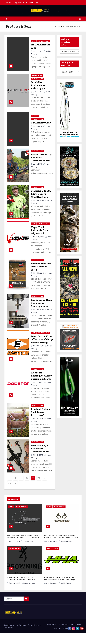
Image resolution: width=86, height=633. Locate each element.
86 (9, 483)
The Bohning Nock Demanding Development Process (41, 304)
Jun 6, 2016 (38, 51)
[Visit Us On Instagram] (73, 628)
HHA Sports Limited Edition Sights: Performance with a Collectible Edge (59, 578)
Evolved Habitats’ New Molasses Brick (41, 266)
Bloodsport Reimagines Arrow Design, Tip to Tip (41, 375)
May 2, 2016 (38, 455)
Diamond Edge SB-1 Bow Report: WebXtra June (41, 193)
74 (27, 478)
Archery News (76, 624)
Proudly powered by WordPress (15, 625)
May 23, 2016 (38, 273)
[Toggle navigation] (79, 19)
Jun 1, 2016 (37, 126)
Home (57, 26)
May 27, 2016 (38, 200)
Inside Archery (29, 541)
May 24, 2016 (38, 237)
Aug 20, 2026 (51, 541)
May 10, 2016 (38, 346)
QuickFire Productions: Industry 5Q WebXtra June (39, 87)
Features (35, 116)
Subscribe (57, 628)
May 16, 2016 (38, 309)
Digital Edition (51, 624)
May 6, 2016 (38, 382)
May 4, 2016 (38, 418)
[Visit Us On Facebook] (69, 628)
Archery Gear (63, 624)
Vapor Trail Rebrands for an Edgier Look (40, 230)
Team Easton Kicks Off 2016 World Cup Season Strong (42, 339)
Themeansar (8, 627)
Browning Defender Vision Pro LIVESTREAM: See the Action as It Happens (21, 579)
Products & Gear (43, 41)
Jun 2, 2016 (38, 92)
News (33, 41)
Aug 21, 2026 (14, 541)
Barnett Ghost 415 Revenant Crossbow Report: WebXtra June (41, 159)
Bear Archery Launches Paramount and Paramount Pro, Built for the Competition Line (24, 537)
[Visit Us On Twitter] (77, 628)
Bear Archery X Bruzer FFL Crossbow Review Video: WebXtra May (41, 451)
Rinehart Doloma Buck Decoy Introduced (41, 412)
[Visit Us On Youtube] (82, 628)
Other (49, 506)
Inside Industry (37, 75)
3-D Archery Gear (41, 122)
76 (39, 478)
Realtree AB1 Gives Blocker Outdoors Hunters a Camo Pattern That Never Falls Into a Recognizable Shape (61, 537)
